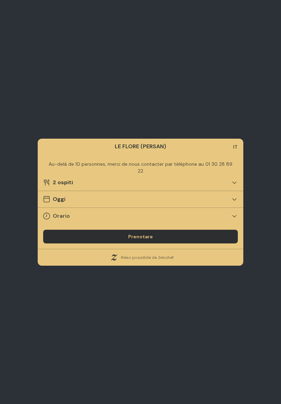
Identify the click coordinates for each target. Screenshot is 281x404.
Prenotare (140, 236)
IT (235, 147)
